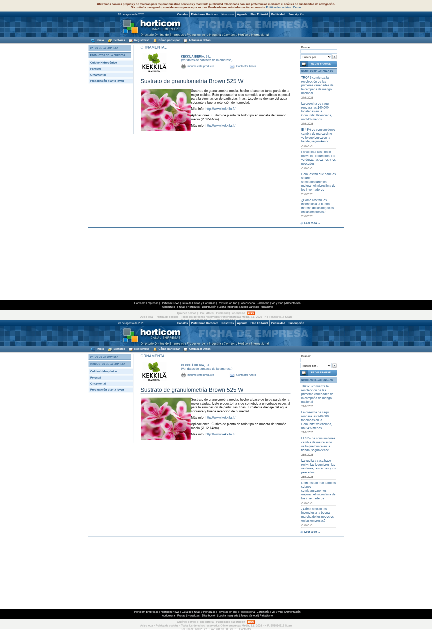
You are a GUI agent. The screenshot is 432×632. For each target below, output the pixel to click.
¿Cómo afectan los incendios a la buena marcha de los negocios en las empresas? (317, 206)
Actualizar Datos (199, 40)
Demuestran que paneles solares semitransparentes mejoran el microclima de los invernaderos (318, 181)
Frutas (181, 306)
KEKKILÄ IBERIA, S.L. (196, 56)
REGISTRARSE (321, 63)
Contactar (245, 628)
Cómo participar (169, 40)
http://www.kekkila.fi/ (221, 109)
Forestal (95, 68)
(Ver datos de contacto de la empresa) (206, 60)
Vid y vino (277, 302)
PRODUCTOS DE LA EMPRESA (107, 55)
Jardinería (263, 302)
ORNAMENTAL (153, 47)
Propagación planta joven (107, 80)
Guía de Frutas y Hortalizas (199, 302)
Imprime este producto (200, 66)
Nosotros (228, 14)
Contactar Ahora (246, 66)
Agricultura (168, 306)
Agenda (242, 14)
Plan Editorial (259, 14)
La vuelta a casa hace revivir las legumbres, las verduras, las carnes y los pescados (318, 157)
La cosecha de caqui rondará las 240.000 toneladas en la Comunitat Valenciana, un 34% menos (316, 111)
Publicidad (278, 14)
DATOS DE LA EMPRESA (104, 48)
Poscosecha (247, 302)
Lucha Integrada (228, 306)
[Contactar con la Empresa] (232, 66)
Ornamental (98, 74)
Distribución (209, 306)
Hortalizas (194, 306)
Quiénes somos (186, 313)
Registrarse (141, 40)
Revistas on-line (227, 302)
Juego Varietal (249, 306)
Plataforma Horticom (204, 14)
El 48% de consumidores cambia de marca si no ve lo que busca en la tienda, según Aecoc (318, 135)
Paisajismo (266, 306)
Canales (182, 14)
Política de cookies (278, 7)
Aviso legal (146, 316)
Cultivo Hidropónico (103, 62)
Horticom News (170, 302)
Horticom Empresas (146, 302)
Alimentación (292, 302)
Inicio (100, 40)
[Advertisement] (216, 264)
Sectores (119, 40)
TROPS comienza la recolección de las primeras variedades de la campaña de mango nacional (317, 85)
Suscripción (296, 14)
